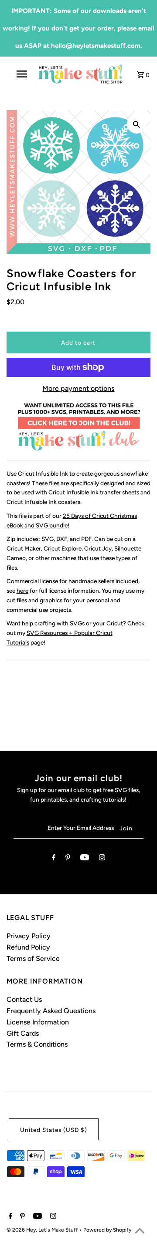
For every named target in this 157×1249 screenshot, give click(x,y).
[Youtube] (84, 859)
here (22, 590)
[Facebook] (53, 859)
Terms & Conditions (37, 1044)
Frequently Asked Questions (51, 1011)
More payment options (78, 388)
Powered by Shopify (107, 1230)
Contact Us (24, 999)
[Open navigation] (21, 74)
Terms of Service (33, 958)
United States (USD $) (53, 1129)
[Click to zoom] (136, 124)
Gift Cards (23, 1033)
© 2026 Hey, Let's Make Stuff (43, 1230)
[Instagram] (102, 859)
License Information (38, 1022)
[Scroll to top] (139, 1231)
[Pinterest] (67, 859)
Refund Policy (28, 947)
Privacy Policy (29, 936)
